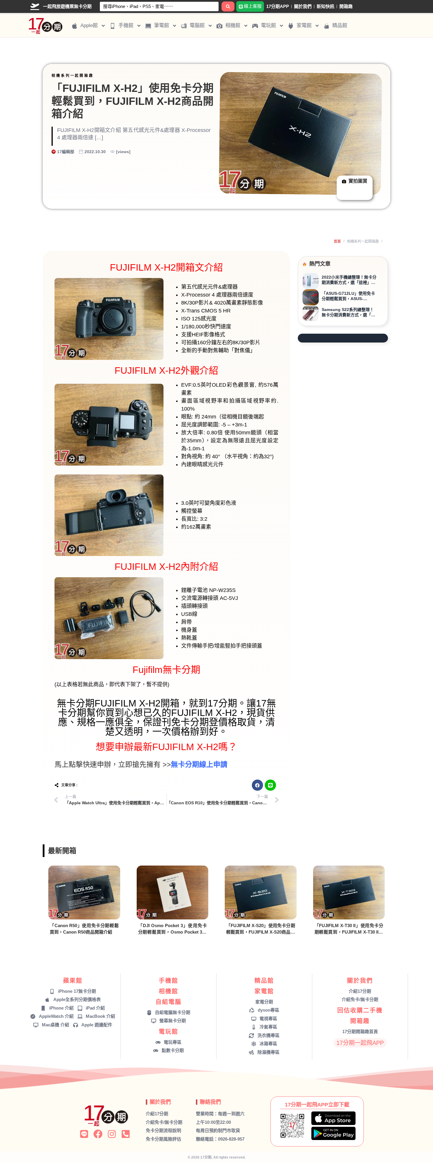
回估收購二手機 (359, 1010)
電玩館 (168, 1031)
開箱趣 (346, 6)
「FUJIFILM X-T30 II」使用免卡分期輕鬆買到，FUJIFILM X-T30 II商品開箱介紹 (349, 929)
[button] (257, 785)
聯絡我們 (210, 1102)
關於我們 (303, 6)
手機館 (168, 980)
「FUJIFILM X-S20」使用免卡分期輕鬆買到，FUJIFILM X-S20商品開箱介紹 (260, 929)
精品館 (264, 980)
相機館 (168, 991)
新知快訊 (325, 6)
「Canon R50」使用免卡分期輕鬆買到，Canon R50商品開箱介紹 (84, 929)
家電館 (264, 991)
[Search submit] (228, 6)
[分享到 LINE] (270, 785)
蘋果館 (72, 980)
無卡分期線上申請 (199, 764)
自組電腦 (168, 1002)
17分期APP (277, 6)
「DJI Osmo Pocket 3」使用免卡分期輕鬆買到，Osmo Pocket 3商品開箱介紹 (172, 929)
